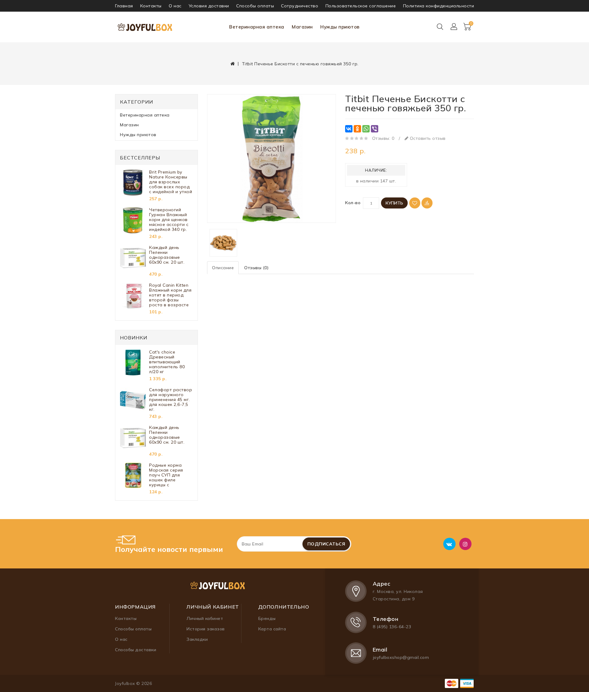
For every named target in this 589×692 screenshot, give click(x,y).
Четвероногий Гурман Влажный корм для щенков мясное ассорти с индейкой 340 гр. (168, 219)
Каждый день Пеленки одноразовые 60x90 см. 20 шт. (166, 255)
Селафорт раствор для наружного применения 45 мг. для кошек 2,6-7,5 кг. (170, 399)
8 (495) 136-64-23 (392, 626)
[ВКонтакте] (348, 128)
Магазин (302, 27)
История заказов (206, 629)
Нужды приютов (340, 27)
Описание (223, 267)
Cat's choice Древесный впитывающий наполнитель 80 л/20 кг (167, 362)
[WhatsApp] (366, 128)
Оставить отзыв (427, 138)
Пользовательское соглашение (360, 6)
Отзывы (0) (256, 267)
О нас (175, 6)
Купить (394, 203)
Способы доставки (135, 649)
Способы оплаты (255, 6)
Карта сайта (272, 629)
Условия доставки (209, 6)
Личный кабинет (205, 618)
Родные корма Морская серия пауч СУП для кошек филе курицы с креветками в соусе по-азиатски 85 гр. (170, 475)
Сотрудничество (299, 6)
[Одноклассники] (357, 128)
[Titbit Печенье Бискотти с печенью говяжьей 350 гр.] (271, 158)
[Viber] (374, 128)
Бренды (267, 618)
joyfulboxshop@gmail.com (401, 657)
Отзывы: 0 (383, 138)
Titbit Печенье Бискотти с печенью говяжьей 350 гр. (300, 64)
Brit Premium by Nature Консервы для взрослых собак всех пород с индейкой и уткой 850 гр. (170, 182)
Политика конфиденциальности (438, 6)
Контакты (151, 6)
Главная (124, 6)
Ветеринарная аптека (256, 27)
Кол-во (352, 202)
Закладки (197, 639)
